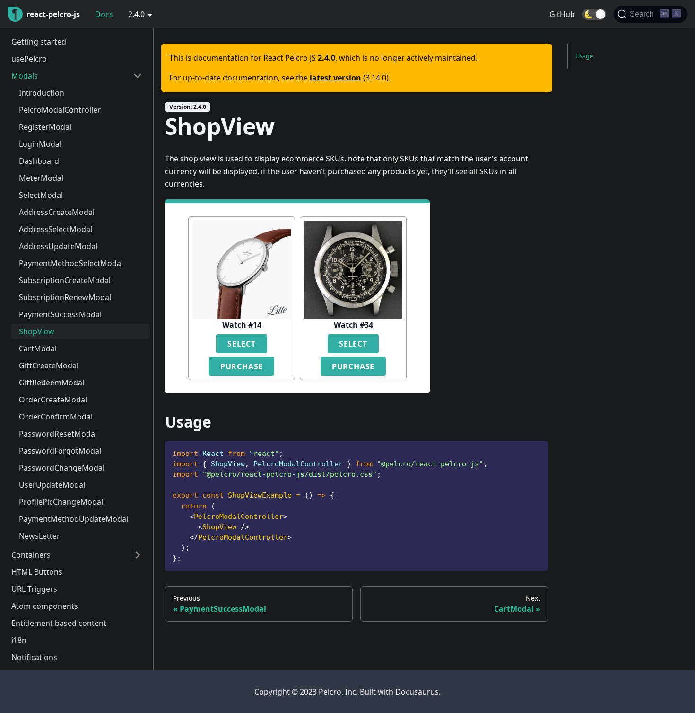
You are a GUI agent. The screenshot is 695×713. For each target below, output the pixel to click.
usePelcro (29, 58)
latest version (335, 77)
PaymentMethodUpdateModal (73, 519)
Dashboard (39, 161)
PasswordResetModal (58, 433)
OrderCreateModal (53, 399)
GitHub (562, 14)
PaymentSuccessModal (60, 314)
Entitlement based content (58, 623)
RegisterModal (45, 127)
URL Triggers (34, 589)
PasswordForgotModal (60, 451)
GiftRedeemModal (51, 382)
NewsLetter (39, 536)
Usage (584, 56)
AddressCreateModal (57, 212)
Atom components (44, 606)
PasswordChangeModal (61, 468)
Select (241, 344)
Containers (31, 555)
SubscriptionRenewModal (65, 297)
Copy (534, 451)
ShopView (36, 331)
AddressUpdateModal (58, 246)
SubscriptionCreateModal (65, 280)
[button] (594, 14)
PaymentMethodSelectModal (71, 263)
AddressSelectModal (55, 229)
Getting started (38, 41)
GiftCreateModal (48, 365)
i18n (18, 640)
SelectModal (41, 195)
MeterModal (41, 178)
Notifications (34, 657)
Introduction (41, 93)
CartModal (38, 348)
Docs (104, 14)
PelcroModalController (60, 110)
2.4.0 (136, 14)
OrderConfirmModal (56, 416)
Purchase (241, 366)
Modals (24, 76)
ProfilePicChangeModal (61, 502)
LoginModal (40, 144)
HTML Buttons (36, 572)
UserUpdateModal (52, 485)
